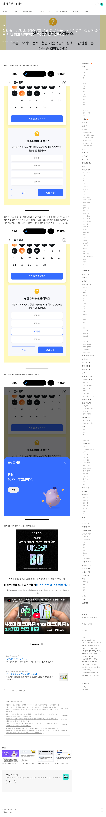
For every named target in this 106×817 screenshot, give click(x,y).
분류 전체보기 (86, 63)
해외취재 (84, 129)
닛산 (84, 339)
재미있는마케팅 (86, 369)
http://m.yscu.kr (11, 656)
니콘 (84, 437)
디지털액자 (86, 460)
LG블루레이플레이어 (88, 449)
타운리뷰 (95, 653)
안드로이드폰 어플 (88, 256)
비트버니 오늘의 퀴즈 (91, 664)
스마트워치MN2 (87, 385)
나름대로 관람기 (86, 530)
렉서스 (85, 314)
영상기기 (85, 454)
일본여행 (85, 537)
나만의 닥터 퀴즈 (86, 651)
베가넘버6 (86, 227)
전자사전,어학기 (87, 468)
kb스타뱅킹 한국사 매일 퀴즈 (89, 659)
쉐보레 (85, 293)
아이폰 (85, 240)
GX (84, 181)
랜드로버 (85, 336)
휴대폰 (85, 248)
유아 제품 (85, 495)
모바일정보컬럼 (86, 163)
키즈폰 (85, 264)
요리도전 (84, 281)
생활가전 (85, 473)
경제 (84, 593)
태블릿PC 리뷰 (86, 399)
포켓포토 (85, 382)
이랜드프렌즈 (86, 599)
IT (97, 651)
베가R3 (85, 229)
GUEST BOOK (61, 11)
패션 (83, 517)
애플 (84, 72)
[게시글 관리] (13, 690)
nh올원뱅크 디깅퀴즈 (94, 667)
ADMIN (75, 11)
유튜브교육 (85, 156)
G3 (84, 175)
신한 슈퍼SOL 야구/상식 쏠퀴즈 (90, 662)
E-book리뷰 (86, 417)
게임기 (85, 482)
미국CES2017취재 (88, 138)
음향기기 (85, 457)
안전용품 (85, 446)
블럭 (84, 514)
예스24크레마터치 (88, 423)
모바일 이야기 (86, 170)
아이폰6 (85, 235)
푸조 (84, 317)
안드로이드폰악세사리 (89, 396)
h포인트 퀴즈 (85, 648)
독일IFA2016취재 (88, 140)
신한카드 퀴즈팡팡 (87, 653)
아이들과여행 (86, 539)
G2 (84, 194)
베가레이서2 (86, 232)
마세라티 (85, 330)
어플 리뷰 (85, 251)
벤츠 (84, 298)
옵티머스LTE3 (87, 200)
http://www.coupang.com (15, 671)
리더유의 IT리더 (12, 4)
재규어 (85, 309)
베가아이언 (86, 224)
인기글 (90, 624)
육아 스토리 (85, 488)
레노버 (85, 262)
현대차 (85, 287)
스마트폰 (85, 243)
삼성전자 (96, 675)
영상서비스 (85, 359)
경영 (84, 590)
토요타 (85, 320)
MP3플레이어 (86, 463)
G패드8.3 (85, 189)
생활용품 (85, 497)
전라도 (85, 550)
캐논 (84, 429)
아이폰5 (85, 237)
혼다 (84, 322)
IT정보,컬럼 (86, 70)
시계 (84, 520)
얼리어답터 (90, 645)
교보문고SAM (86, 420)
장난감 (85, 511)
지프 (84, 325)
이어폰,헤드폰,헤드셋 (88, 376)
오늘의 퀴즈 (85, 656)
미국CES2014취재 (88, 143)
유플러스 (85, 259)
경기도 (85, 545)
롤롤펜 (85, 391)
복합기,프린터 (86, 465)
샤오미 (85, 94)
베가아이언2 (86, 216)
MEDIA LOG (27, 11)
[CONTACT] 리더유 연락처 (89, 617)
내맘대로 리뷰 (86, 443)
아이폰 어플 (86, 254)
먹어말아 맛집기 (86, 562)
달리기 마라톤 (86, 113)
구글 (84, 75)
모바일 (99, 643)
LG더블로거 (85, 575)
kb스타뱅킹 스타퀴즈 (87, 675)
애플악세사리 (86, 393)
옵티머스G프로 (87, 202)
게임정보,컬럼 (86, 271)
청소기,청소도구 (87, 471)
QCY (84, 105)
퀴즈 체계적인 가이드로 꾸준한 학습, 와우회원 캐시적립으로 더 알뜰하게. (29, 678)
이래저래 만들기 (86, 572)
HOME (4, 11)
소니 (84, 99)
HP (84, 107)
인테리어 (84, 277)
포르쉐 (85, 328)
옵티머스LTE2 (87, 205)
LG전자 (91, 656)
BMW (84, 301)
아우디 (85, 303)
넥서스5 (85, 183)
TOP (102, 810)
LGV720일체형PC (88, 408)
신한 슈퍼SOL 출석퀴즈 (88, 640)
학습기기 (85, 506)
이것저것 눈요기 (86, 565)
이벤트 (84, 596)
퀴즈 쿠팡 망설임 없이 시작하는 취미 (21, 674)
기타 (84, 484)
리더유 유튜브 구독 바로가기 (52, 584)
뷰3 (84, 192)
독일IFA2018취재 (88, 132)
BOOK (85, 508)
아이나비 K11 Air (87, 349)
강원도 (85, 547)
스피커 (85, 452)
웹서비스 (85, 479)
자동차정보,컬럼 (86, 284)
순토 (84, 88)
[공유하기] (10, 690)
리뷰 (100, 651)
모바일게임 (85, 667)
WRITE (87, 11)
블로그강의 (85, 159)
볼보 (84, 312)
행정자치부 (85, 153)
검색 (97, 4)
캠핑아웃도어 (86, 366)
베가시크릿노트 (87, 221)
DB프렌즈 (85, 603)
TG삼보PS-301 (87, 411)
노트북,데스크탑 (86, 403)
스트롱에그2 (86, 388)
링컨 (84, 306)
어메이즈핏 (86, 102)
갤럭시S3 (85, 210)
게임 (95, 643)
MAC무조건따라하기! (88, 356)
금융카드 (84, 373)
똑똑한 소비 (85, 523)
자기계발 (85, 582)
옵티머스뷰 (86, 208)
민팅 (83, 166)
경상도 (85, 553)
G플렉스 (85, 186)
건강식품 (84, 491)
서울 (84, 542)
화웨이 (85, 97)
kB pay (84, 645)
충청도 (85, 556)
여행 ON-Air (86, 558)
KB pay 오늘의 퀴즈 (87, 643)
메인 (83, 67)
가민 (84, 86)
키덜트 (85, 116)
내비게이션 (86, 341)
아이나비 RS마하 (87, 344)
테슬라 (85, 83)
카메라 (84, 426)
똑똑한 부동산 (86, 274)
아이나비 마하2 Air (88, 347)
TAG (15, 11)
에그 (84, 267)
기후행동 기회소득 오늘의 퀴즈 (90, 672)
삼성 (84, 78)
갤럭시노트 (86, 213)
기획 (84, 587)
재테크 (9, 701)
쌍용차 (85, 295)
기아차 (85, 290)
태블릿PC (85, 246)
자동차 (91, 648)
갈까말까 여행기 (86, 534)
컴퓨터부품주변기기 (88, 414)
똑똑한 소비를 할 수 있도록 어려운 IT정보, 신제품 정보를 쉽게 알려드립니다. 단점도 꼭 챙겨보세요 (33, 778)
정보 (84, 584)
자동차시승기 (86, 362)
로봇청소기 (86, 110)
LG (84, 80)
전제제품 (85, 500)
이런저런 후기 (86, 527)
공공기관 (84, 149)
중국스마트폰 (86, 173)
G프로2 (85, 178)
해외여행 (84, 122)
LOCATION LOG (44, 11)
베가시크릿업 (86, 219)
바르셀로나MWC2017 (89, 135)
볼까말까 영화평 (86, 569)
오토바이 (84, 126)
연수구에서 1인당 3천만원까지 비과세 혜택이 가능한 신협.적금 (29, 662)
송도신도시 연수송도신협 (16, 659)
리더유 (88, 670)
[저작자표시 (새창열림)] (25, 690)
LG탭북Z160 (86, 406)
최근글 (84, 624)
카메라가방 (86, 440)
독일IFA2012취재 (88, 146)
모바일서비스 (86, 476)
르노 (84, 91)
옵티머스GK (86, 197)
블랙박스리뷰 (86, 352)
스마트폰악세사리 (87, 380)
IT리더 (84, 670)
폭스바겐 (85, 333)
